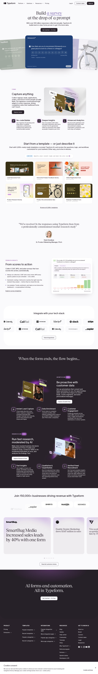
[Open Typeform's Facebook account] (79, 647)
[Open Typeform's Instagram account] (84, 647)
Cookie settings (88, 670)
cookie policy (46, 670)
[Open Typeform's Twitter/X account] (81, 647)
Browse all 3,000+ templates (49, 207)
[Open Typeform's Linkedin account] (89, 647)
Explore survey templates (13, 291)
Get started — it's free (49, 30)
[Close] (95, 667)
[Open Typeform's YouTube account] (86, 647)
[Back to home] (9, 3)
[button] (22, 3)
